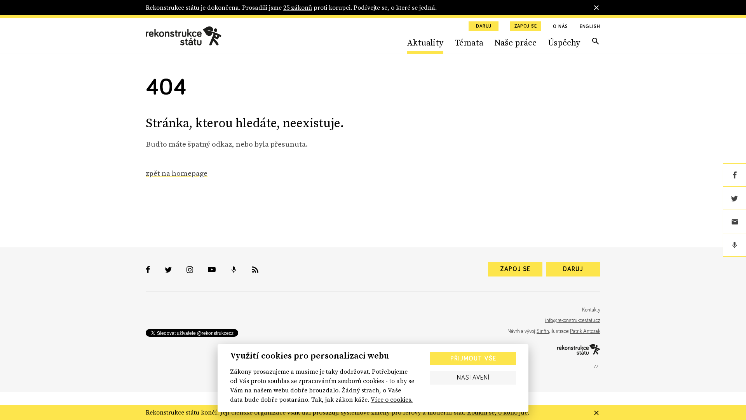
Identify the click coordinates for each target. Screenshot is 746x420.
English (590, 26)
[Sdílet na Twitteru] (734, 198)
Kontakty (591, 310)
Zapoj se (525, 26)
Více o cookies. (392, 399)
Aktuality (425, 42)
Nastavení (473, 377)
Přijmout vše (473, 358)
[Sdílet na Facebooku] (734, 175)
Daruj (484, 26)
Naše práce (515, 42)
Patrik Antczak (585, 331)
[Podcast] (734, 245)
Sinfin (543, 331)
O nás (560, 26)
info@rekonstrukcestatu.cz (572, 320)
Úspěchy (564, 42)
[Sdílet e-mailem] (734, 221)
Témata (469, 42)
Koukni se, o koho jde (497, 412)
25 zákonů (297, 7)
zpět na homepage (176, 173)
